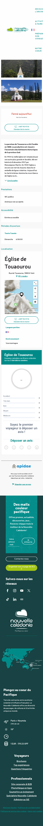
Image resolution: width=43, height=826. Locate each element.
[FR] (33, 30)
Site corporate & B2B (21, 784)
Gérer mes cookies (35, 811)
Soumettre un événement (21, 791)
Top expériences (21, 764)
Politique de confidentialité (29, 807)
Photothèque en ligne (21, 787)
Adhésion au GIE (21, 799)
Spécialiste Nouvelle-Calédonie (21, 795)
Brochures (21, 761)
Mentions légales (10, 807)
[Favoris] (27, 30)
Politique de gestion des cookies (13, 811)
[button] (33, 30)
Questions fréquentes (21, 768)
